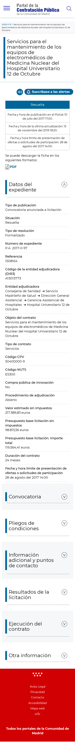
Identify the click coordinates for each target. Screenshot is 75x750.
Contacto (37, 697)
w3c (37, 714)
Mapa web (37, 708)
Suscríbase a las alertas (51, 92)
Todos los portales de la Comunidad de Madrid (37, 731)
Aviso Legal (37, 686)
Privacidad (37, 692)
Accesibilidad (37, 703)
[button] (6, 8)
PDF (13, 167)
